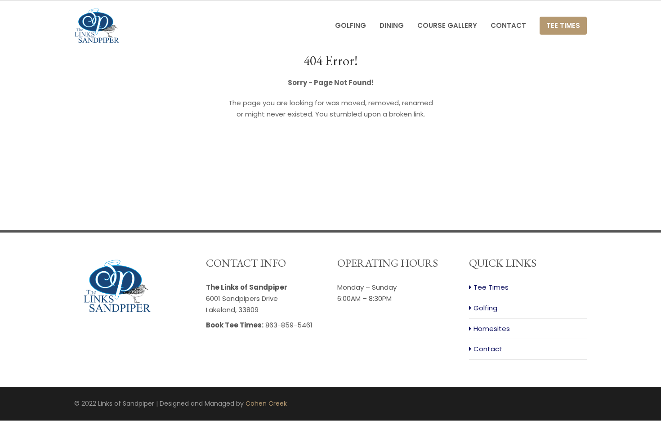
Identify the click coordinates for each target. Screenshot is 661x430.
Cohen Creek (266, 403)
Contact (508, 25)
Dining (392, 25)
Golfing (350, 25)
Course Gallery (447, 25)
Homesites (491, 328)
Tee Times (563, 25)
